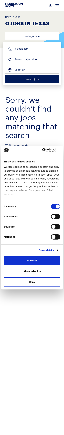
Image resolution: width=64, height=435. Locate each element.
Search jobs (32, 79)
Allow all (32, 260)
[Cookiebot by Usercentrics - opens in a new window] (46, 150)
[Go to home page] (14, 7)
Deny (32, 282)
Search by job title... (26, 59)
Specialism (22, 48)
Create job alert (32, 36)
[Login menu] (49, 5)
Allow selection (32, 271)
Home (8, 17)
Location (19, 69)
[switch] (55, 216)
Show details (46, 250)
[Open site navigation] (55, 5)
